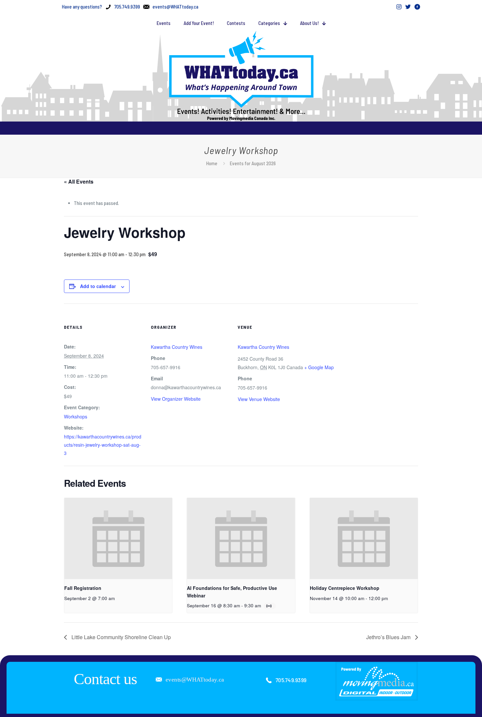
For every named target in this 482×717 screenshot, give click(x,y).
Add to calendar (98, 286)
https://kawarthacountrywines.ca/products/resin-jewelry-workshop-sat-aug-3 (102, 444)
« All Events (78, 181)
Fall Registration (82, 588)
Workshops (75, 416)
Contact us (105, 678)
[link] (376, 681)
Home (211, 163)
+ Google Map (319, 367)
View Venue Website (259, 399)
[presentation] (118, 538)
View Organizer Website (176, 398)
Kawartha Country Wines (176, 347)
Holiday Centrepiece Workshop (344, 588)
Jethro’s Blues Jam (389, 637)
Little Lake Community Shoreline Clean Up (120, 637)
